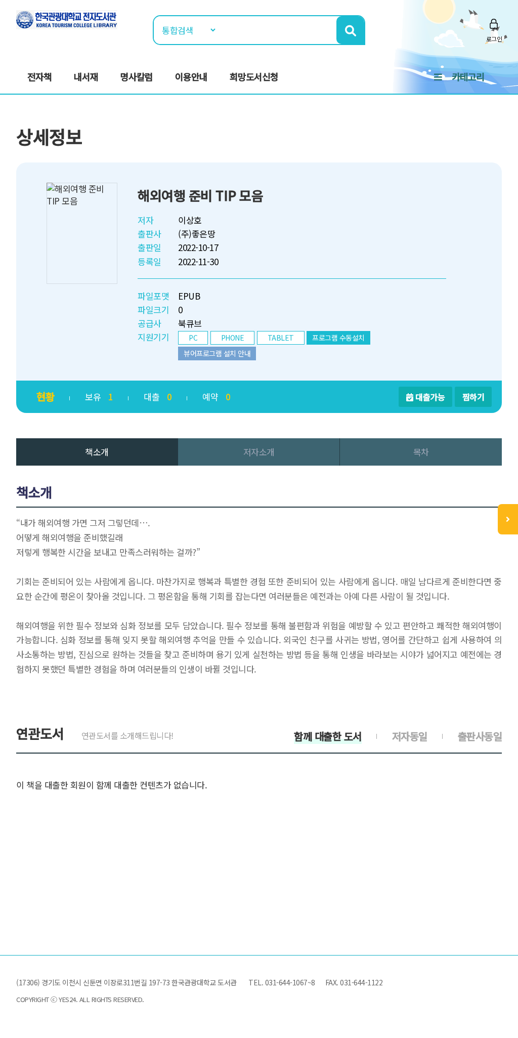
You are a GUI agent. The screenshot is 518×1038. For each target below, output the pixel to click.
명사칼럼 (136, 76)
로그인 (494, 38)
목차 (421, 451)
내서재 (86, 76)
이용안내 (191, 76)
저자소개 (259, 451)
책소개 (97, 451)
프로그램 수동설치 (338, 338)
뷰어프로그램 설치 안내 (217, 353)
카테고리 (468, 76)
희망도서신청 (254, 76)
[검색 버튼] (350, 30)
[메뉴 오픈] (508, 519)
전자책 (39, 76)
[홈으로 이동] (66, 18)
